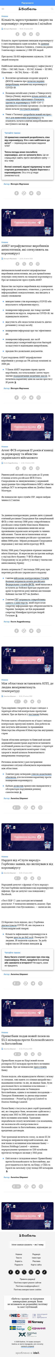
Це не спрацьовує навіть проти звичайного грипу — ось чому (27, 156)
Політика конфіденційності (27, 1286)
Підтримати (28, 3)
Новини (19, 1254)
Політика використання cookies (27, 1289)
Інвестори (36, 1258)
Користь (18, 1261)
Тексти (19, 1258)
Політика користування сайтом (27, 1283)
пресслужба (40, 1067)
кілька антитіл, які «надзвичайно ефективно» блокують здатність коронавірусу (28, 99)
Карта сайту (36, 1265)
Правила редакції (27, 1279)
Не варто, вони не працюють (27, 961)
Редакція (36, 1254)
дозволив (18, 786)
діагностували (9, 925)
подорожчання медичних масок (30, 376)
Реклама (36, 1261)
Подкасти (19, 1265)
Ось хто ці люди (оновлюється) (27, 171)
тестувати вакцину (29, 109)
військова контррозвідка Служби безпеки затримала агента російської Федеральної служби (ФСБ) (27, 581)
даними (45, 44)
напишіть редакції (27, 1346)
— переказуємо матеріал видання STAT (27, 141)
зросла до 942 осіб (23, 937)
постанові (34, 714)
